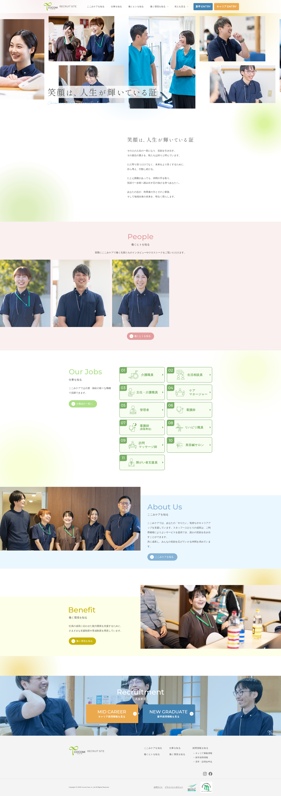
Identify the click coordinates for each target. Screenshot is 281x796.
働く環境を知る (158, 6)
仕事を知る (175, 748)
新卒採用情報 (201, 757)
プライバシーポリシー (174, 787)
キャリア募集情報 (203, 753)
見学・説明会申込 (203, 761)
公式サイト (158, 787)
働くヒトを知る (152, 754)
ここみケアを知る (153, 748)
